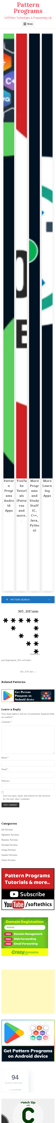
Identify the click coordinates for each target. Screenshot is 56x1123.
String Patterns (8, 850)
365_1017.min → (28, 671)
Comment (6, 722)
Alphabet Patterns (10, 835)
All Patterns (7, 829)
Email (4, 769)
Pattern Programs (28, 8)
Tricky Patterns (8, 860)
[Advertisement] (28, 991)
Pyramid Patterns (9, 845)
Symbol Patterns (9, 855)
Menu (30, 24)
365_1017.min (28, 611)
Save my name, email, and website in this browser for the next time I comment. (26, 797)
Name (4, 757)
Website (5, 781)
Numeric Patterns (9, 840)
